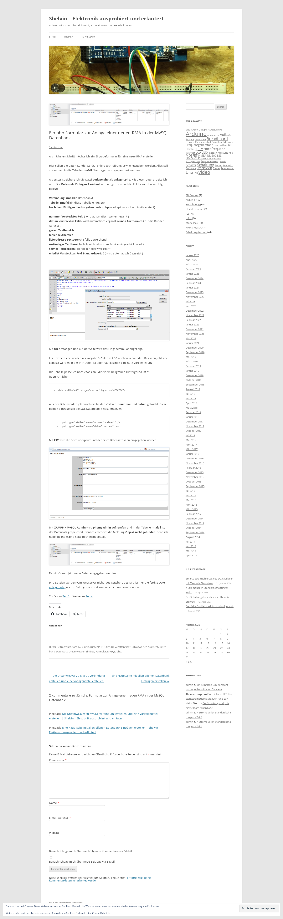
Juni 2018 (191, 398)
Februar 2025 (193, 269)
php (119, 651)
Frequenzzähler (219, 145)
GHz (230, 145)
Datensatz (62, 651)
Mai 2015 (191, 500)
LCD (198, 152)
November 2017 (195, 426)
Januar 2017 (192, 454)
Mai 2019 (191, 357)
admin (189, 685)
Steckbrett (204, 168)
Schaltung (205, 164)
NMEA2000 (207, 158)
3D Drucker (192, 195)
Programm (193, 161)
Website (54, 833)
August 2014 (193, 537)
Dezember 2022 (194, 310)
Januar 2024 (192, 287)
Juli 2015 (190, 491)
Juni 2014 (191, 546)
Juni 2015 (191, 495)
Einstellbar (217, 141)
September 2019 (195, 352)
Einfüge (90, 651)
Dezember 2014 (194, 518)
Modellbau (192, 223)
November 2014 (195, 523)
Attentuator (213, 135)
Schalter (191, 165)
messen (212, 152)
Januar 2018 (192, 417)
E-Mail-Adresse (60, 817)
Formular (100, 651)
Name (54, 803)
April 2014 (191, 555)
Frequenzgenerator (198, 145)
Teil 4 (89, 596)
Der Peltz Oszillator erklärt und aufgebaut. (210, 606)
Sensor (218, 165)
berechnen (200, 139)
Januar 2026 (192, 255)
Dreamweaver (77, 651)
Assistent (153, 647)
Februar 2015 (193, 514)
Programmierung (210, 161)
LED (205, 152)
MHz (231, 152)
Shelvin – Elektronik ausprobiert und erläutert (106, 18)
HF (200, 148)
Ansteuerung (215, 129)
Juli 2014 (190, 541)
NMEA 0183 (193, 158)
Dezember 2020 (194, 347)
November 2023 (195, 297)
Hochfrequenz (214, 148)
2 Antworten (56, 147)
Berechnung (193, 204)
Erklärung (228, 142)
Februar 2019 (193, 366)
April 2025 (191, 260)
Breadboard (217, 138)
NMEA (202, 155)
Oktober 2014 (193, 527)
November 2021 (195, 333)
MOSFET (192, 155)
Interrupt (190, 152)
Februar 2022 (193, 320)
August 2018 (193, 389)
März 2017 (192, 449)
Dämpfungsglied (202, 141)
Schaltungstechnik (196, 232)
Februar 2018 (193, 412)
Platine (217, 158)
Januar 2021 (192, 343)
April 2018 (191, 403)
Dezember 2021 (194, 329)
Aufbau (225, 134)
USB (196, 173)
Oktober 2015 (193, 481)
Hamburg (191, 149)
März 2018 (192, 407)
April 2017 (191, 444)
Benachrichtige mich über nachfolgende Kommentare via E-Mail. (91, 851)
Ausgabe (190, 139)
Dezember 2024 (194, 278)
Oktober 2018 (193, 380)
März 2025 (192, 264)
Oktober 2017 (193, 430)
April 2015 (191, 504)
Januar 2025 (192, 273)
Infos (189, 218)
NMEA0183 (214, 155)
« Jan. (189, 661)
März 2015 (192, 509)
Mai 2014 (191, 551)
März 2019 (192, 361)
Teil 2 (66, 596)
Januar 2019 (192, 370)
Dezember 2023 (194, 292)
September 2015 (195, 486)
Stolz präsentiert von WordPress (66, 902)
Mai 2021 (191, 338)
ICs (187, 213)
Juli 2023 (190, 301)
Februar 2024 (193, 283)
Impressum (88, 36)
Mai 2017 (191, 440)
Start (52, 36)
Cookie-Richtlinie (101, 913)
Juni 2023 (191, 306)
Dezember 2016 (194, 458)
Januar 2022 (192, 324)
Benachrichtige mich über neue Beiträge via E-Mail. (82, 861)
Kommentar (58, 760)
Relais (223, 161)
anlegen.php (57, 587)
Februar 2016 (193, 467)
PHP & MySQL (106, 647)
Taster (216, 168)
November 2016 (195, 463)
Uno (189, 172)
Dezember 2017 (194, 421)
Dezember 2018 (194, 375)
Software (191, 168)
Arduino (196, 134)
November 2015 (195, 477)
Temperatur (227, 168)
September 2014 (195, 532)
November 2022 (195, 315)
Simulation (228, 165)
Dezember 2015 (194, 472)
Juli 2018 (190, 394)
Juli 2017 (190, 435)
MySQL (111, 651)
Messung (223, 152)
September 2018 (195, 384)
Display (190, 142)
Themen (68, 36)
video (204, 172)
